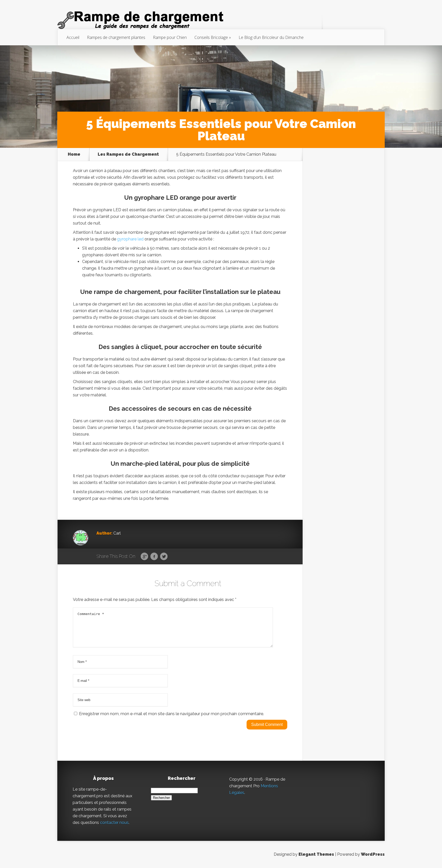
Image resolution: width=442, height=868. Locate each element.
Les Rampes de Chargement (128, 154)
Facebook (154, 557)
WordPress (373, 854)
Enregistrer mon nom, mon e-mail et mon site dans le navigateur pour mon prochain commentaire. (171, 713)
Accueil (73, 37)
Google (144, 557)
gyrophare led (130, 239)
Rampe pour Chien (170, 37)
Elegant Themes (316, 854)
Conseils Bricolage (211, 37)
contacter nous (114, 822)
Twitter (164, 557)
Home (74, 154)
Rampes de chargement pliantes (116, 37)
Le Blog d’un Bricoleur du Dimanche (271, 37)
